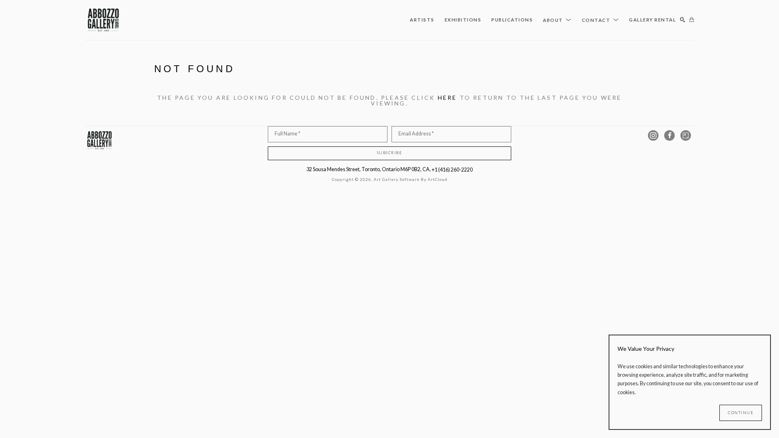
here (447, 97)
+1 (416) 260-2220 (452, 170)
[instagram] (653, 135)
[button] (557, 20)
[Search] (682, 20)
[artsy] (685, 135)
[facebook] (669, 135)
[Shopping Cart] (691, 20)
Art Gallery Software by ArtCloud (411, 179)
